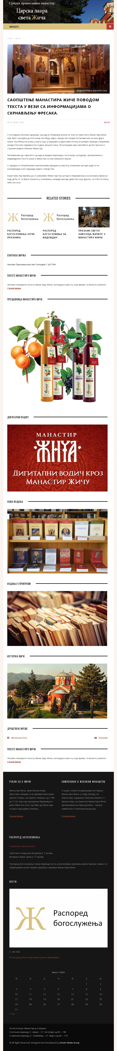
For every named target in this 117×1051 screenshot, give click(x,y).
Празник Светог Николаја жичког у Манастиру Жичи (91, 234)
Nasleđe (103, 737)
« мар (12, 1013)
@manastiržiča (19, 737)
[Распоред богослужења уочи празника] (23, 217)
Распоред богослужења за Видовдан (54, 234)
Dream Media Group (69, 1042)
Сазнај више (14, 288)
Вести (107, 122)
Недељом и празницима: (22, 846)
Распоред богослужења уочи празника (21, 234)
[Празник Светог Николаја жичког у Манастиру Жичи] (94, 217)
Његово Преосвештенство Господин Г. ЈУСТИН (31, 264)
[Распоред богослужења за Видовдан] (58, 217)
